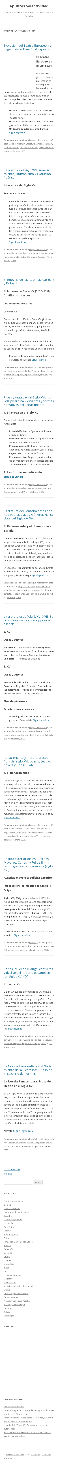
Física (6, 1238)
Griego (7, 1256)
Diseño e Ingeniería (13, 1219)
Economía (8, 1223)
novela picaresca (26, 488)
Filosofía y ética (11, 1234)
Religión (7, 1312)
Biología (7, 1204)
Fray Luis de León (26, 586)
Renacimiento (33, 256)
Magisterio (9, 1278)
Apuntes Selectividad (29, 6)
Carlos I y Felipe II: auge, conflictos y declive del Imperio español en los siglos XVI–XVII (28, 972)
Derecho (8, 1216)
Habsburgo (47, 1039)
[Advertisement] (19, 71)
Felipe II (36, 946)
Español (33, 1139)
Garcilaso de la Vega (28, 253)
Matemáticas (10, 1282)
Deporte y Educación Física (16, 1212)
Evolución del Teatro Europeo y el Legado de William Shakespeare (28, 47)
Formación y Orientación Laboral (19, 1241)
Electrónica (9, 1227)
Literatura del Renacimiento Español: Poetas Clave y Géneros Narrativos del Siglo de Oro (29, 514)
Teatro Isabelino (11, 147)
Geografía (8, 1249)
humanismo (44, 253)
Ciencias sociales (12, 1208)
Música (7, 1289)
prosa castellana (43, 488)
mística (23, 256)
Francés (7, 1245)
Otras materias (11, 1297)
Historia (33, 367)
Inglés (6, 1267)
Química (7, 1308)
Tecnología (9, 1315)
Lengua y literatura (38, 140)
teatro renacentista (29, 147)
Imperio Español (31, 374)
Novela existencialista (14, 1406)
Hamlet (21, 143)
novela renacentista (23, 1146)
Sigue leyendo (18, 132)
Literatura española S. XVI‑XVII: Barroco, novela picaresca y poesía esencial (29, 620)
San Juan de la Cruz (35, 593)
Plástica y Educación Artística (17, 1300)
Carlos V (29, 371)
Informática (9, 1264)
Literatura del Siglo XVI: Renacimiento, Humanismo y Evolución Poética (27, 174)
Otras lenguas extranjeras (16, 1293)
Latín (6, 1271)
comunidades (40, 371)
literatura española (30, 590)
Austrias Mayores (16, 371)
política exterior (15, 950)
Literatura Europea (35, 143)
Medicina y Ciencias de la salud (18, 1286)
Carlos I (28, 946)
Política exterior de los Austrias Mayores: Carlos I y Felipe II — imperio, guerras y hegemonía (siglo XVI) (28, 864)
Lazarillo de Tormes (17, 1142)
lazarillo (47, 731)
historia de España (14, 374)
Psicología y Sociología (14, 1304)
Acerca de (35, 1454)
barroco (22, 731)
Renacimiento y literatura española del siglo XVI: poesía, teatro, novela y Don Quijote (27, 761)
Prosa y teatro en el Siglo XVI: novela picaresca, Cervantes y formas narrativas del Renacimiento (29, 401)
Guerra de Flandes (32, 1039)
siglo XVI (48, 143)
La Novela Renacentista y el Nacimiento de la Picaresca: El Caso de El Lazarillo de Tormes (28, 1070)
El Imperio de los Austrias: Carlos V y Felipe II (29, 281)
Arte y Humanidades (13, 1201)
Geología (8, 1252)
